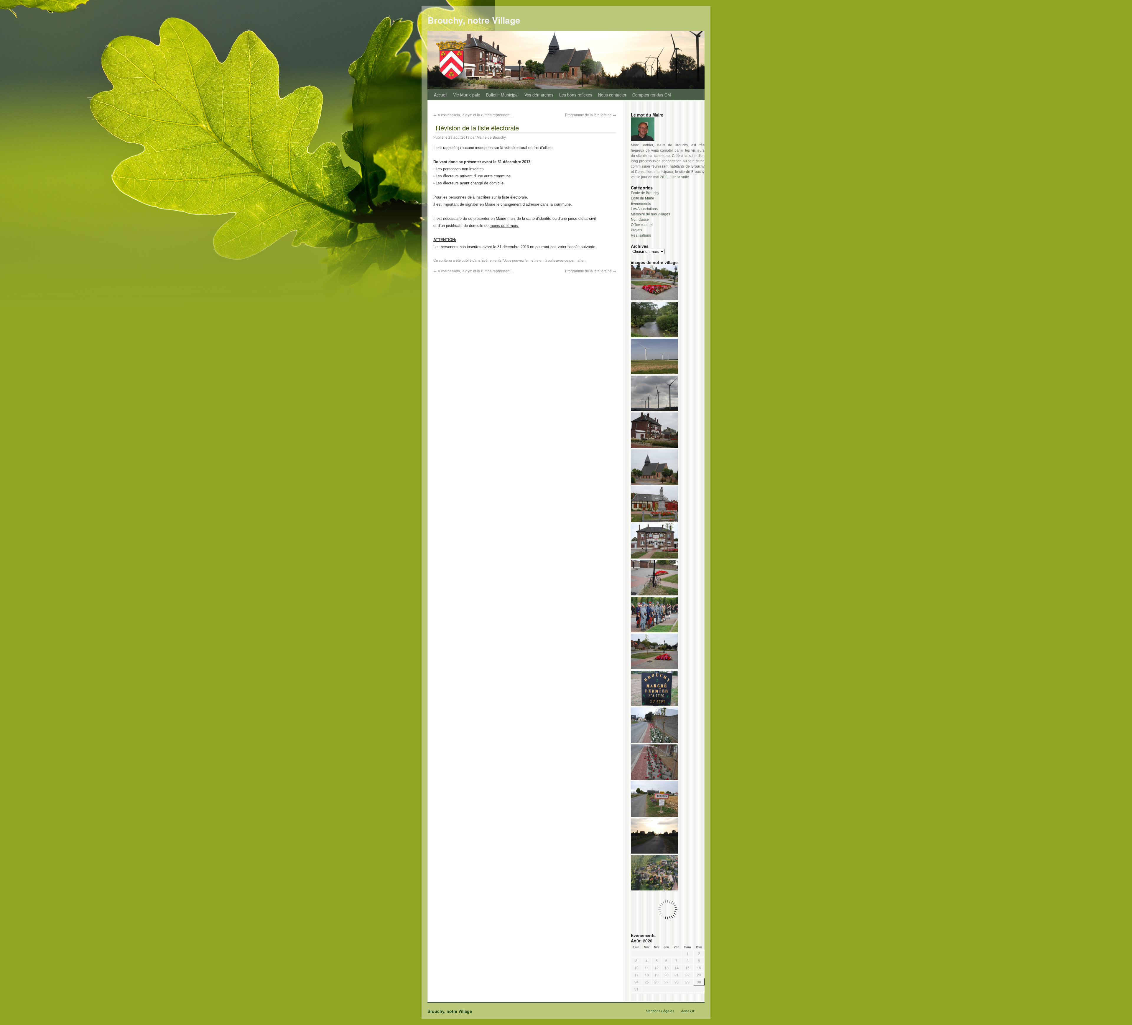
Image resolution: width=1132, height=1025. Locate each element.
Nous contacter (612, 95)
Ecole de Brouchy (645, 193)
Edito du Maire (642, 198)
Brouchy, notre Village (473, 20)
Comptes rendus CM (651, 95)
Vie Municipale (466, 95)
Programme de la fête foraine (590, 114)
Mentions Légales (660, 1011)
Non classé (640, 219)
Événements (491, 260)
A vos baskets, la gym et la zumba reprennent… (473, 114)
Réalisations (641, 235)
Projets (636, 230)
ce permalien (575, 260)
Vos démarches (538, 95)
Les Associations (644, 209)
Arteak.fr (687, 1011)
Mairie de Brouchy (491, 137)
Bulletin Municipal (502, 95)
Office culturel (642, 225)
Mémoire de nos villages (650, 214)
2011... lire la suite (674, 177)
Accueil (440, 95)
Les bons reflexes (575, 95)
